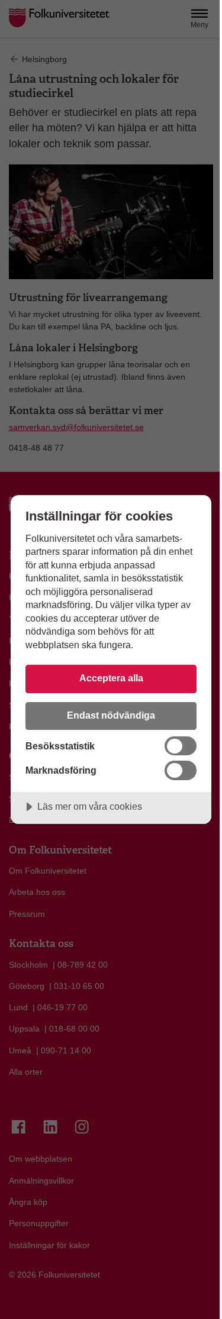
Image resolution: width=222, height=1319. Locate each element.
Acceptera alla (111, 678)
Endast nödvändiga (111, 715)
